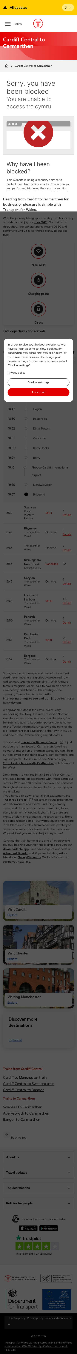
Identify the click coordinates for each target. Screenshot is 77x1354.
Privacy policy (16, 372)
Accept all (39, 392)
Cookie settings (38, 382)
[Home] (6, 66)
